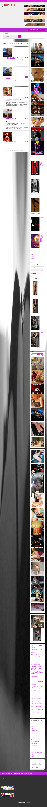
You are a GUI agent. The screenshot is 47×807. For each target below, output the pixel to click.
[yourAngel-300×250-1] (37, 93)
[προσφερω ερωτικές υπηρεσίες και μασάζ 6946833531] (7, 75)
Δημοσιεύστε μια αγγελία (36, 29)
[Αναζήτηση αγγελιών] (19, 36)
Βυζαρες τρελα (33, 690)
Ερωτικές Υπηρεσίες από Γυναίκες (36, 752)
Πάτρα (32, 254)
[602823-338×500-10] (37, 436)
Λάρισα (32, 256)
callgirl (22, 99)
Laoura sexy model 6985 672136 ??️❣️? (11, 98)
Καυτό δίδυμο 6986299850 (35, 714)
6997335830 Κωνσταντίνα (35, 647)
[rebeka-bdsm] (37, 520)
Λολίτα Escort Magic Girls (35, 701)
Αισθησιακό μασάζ (9, 59)
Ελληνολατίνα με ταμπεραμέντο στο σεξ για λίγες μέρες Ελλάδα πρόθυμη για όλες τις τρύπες (37, 672)
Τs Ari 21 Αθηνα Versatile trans (36, 666)
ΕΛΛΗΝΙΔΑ (33, 699)
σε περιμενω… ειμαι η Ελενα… (36, 652)
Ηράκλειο (33, 260)
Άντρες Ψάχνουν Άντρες (35, 739)
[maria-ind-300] (37, 602)
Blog (13, 29)
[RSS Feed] (3, 0)
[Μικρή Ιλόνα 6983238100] (7, 117)
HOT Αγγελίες (33, 726)
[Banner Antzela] (37, 561)
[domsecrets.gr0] (37, 547)
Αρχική (3, 773)
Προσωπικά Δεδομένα (23, 773)
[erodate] (37, 116)
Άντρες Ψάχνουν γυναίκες (35, 741)
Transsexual (33, 734)
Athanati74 (33, 692)
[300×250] (37, 53)
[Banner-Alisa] (37, 534)
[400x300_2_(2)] (37, 393)
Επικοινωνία (24, 29)
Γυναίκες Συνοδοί (34, 745)
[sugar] (37, 356)
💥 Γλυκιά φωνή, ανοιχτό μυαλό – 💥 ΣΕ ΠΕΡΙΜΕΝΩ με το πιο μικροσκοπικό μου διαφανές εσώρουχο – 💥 (37, 687)
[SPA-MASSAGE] (37, 369)
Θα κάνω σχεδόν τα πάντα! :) (35, 664)
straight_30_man (16, 59)
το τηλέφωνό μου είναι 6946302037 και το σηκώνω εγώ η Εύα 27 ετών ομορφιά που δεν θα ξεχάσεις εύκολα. (36, 697)
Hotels (32, 728)
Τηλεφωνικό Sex (33, 756)
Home (4, 29)
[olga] (37, 474)
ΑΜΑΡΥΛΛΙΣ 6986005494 (35, 654)
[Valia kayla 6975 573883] (7, 140)
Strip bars (32, 732)
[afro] (37, 492)
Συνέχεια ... (17, 84)
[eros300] (37, 154)
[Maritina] (37, 383)
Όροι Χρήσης (18, 29)
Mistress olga (33, 684)
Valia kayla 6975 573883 (11, 141)
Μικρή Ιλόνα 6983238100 (11, 118)
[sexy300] (37, 611)
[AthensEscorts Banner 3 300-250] (37, 104)
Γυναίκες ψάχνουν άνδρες (15, 99)
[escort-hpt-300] (37, 407)
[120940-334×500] (37, 507)
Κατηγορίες (9, 29)
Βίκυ (32, 679)
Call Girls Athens (9, 99)
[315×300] (37, 140)
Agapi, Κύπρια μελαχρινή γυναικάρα (37, 656)
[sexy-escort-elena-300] (37, 446)
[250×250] (37, 627)
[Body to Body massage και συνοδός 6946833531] (7, 56)
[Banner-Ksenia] (37, 463)
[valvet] (37, 127)
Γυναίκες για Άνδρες (34, 743)
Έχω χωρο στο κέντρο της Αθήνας (36, 712)
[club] (37, 588)
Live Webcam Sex (34, 730)
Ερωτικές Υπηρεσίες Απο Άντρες (36, 750)
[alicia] (37, 641)
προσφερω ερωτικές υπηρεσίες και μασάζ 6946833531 (10, 77)
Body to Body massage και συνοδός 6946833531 (12, 58)
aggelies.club (8, 4)
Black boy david (33, 662)
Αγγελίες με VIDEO (34, 767)
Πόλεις (32, 754)
